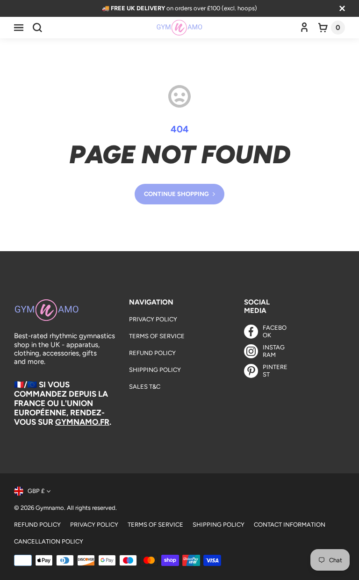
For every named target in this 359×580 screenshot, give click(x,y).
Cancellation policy (48, 541)
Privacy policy (94, 524)
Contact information (289, 524)
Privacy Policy (153, 319)
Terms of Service (157, 336)
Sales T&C (144, 386)
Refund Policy (152, 352)
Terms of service (155, 524)
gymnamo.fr (82, 422)
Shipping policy (218, 524)
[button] (18, 28)
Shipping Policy (155, 369)
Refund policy (37, 524)
